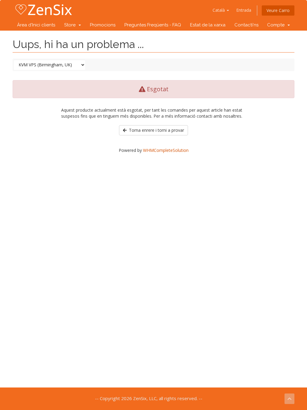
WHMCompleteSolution (166, 150)
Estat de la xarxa (207, 25)
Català (219, 10)
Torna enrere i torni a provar (155, 130)
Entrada (243, 10)
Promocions (102, 25)
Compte (277, 25)
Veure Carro (278, 10)
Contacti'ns (246, 25)
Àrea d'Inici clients (36, 25)
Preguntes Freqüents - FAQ (152, 25)
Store (71, 25)
